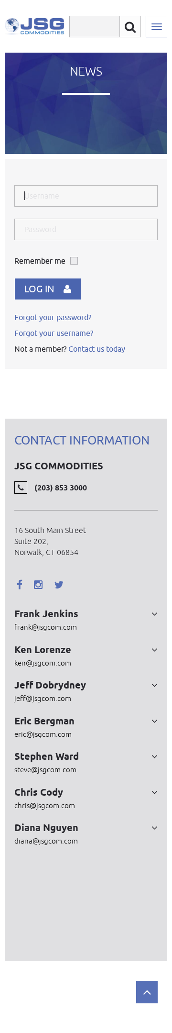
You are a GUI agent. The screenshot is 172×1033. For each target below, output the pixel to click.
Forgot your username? (53, 333)
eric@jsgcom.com (43, 734)
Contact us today (96, 348)
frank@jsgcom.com (45, 627)
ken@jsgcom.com (42, 663)
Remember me (39, 260)
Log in (39, 288)
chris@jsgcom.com (44, 805)
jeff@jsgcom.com (42, 698)
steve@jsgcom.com (45, 770)
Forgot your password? (52, 317)
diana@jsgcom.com (46, 841)
